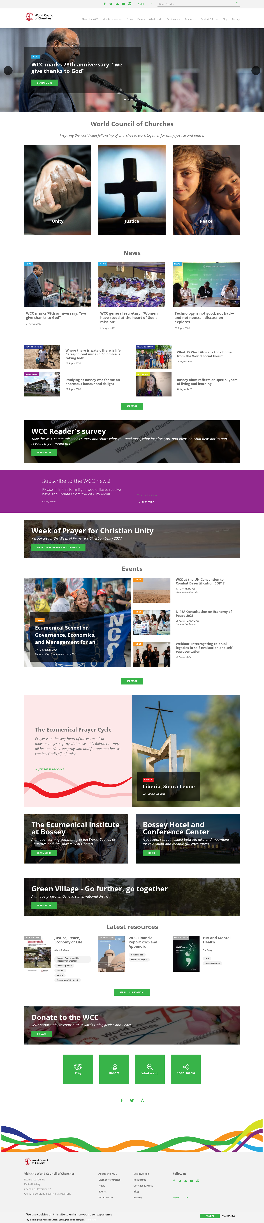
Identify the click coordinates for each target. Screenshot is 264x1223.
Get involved (173, 19)
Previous (8, 70)
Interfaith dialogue (206, 181)
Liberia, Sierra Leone (169, 786)
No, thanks (228, 1216)
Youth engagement (58, 181)
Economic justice (131, 193)
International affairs (206, 193)
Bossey (236, 19)
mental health (212, 963)
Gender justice (132, 168)
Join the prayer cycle (51, 769)
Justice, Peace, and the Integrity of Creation (68, 959)
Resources (190, 19)
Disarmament (206, 168)
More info (91, 1220)
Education (57, 168)
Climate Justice (64, 965)
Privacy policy (48, 501)
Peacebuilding (206, 187)
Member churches (112, 19)
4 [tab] (135, 99)
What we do (155, 19)
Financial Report (139, 959)
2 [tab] (128, 99)
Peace (60, 975)
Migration (206, 174)
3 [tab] (132, 99)
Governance (137, 954)
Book (151, 853)
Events (141, 19)
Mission (57, 187)
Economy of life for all (67, 980)
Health (132, 181)
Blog (225, 19)
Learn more (44, 82)
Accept (210, 1215)
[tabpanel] (132, 70)
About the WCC (90, 19)
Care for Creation (132, 174)
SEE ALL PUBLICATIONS (132, 992)
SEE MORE (132, 406)
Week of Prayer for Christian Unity (58, 547)
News (130, 19)
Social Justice (132, 187)
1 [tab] (125, 99)
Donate (41, 1034)
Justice (60, 970)
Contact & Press (209, 19)
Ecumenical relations (57, 174)
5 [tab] (139, 99)
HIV (207, 958)
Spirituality (58, 193)
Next (255, 70)
